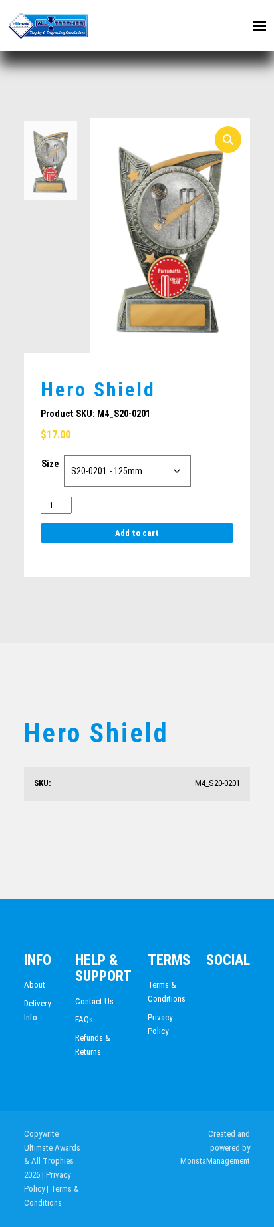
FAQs (84, 1019)
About (34, 985)
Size (50, 463)
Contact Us (94, 1001)
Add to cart (137, 533)
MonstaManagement (215, 1161)
